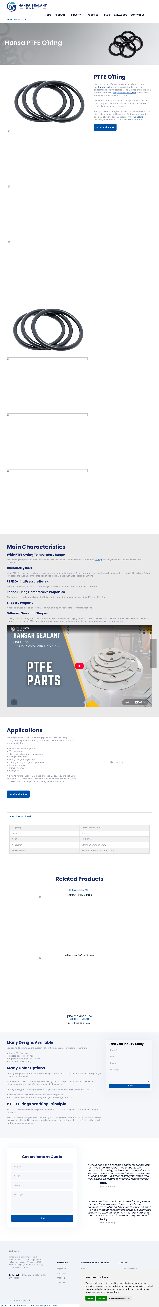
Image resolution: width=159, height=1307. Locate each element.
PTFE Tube (61, 1282)
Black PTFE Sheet (79, 1023)
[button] (149, 15)
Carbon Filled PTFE (79, 895)
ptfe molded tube (79, 1016)
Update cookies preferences (14, 1305)
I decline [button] (101, 1298)
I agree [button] (90, 1298)
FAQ (83, 1268)
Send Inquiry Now (105, 127)
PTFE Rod (61, 1278)
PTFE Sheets (62, 1273)
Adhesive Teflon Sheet (79, 955)
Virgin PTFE (61, 1268)
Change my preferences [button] (119, 1298)
